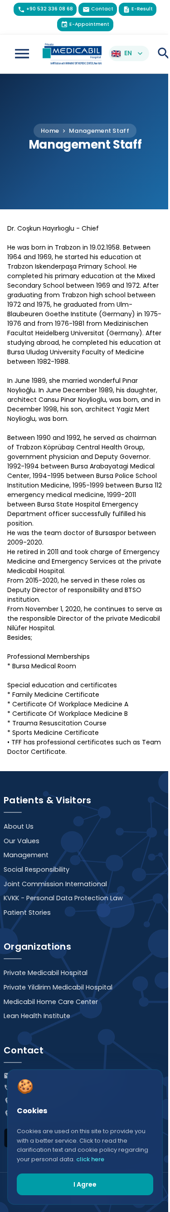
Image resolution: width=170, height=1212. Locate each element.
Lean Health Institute (37, 1015)
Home (50, 130)
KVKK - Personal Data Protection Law (63, 898)
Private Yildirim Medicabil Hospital (58, 987)
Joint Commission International (55, 883)
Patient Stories (27, 912)
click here (90, 1159)
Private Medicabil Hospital (45, 972)
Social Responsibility (36, 869)
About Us (19, 826)
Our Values (21, 840)
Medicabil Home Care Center (51, 1001)
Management (26, 855)
